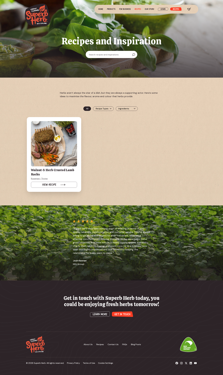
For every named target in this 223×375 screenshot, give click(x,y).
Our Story (149, 9)
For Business (125, 9)
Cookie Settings (105, 363)
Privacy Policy (73, 363)
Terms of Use (89, 363)
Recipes (138, 9)
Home (100, 9)
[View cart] (189, 9)
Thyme (44, 178)
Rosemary (35, 178)
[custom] (176, 363)
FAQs (124, 344)
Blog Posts (136, 344)
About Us (88, 344)
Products (111, 9)
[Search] (133, 54)
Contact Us (113, 344)
